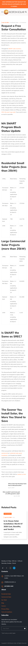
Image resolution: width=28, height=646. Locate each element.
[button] (26, 12)
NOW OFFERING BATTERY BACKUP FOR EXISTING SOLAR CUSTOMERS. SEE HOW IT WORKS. (14, 4)
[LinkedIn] (14, 568)
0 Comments (23, 22)
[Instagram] (10, 568)
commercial (4, 453)
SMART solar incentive (14, 48)
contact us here (21, 474)
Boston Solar (15, 22)
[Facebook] (6, 568)
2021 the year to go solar (8, 112)
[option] (14, 526)
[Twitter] (2, 568)
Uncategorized (7, 513)
